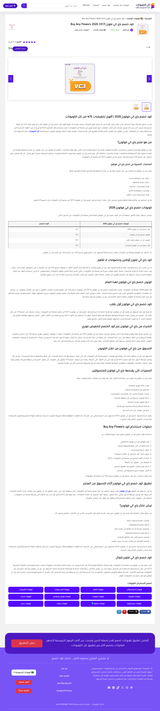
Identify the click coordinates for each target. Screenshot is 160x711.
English (86, 5)
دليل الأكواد (126, 30)
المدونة (96, 5)
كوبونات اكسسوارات (62, 590)
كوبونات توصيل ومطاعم (62, 597)
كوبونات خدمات (25, 597)
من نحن (64, 669)
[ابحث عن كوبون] (24, 5)
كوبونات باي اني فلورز (81, 30)
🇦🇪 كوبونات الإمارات (134, 19)
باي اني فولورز (125, 491)
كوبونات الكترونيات (25, 590)
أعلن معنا (9, 6)
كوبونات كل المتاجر (121, 5)
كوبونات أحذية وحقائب (134, 590)
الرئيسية (148, 19)
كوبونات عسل (26, 604)
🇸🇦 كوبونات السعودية (24, 673)
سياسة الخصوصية (64, 691)
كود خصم (106, 5)
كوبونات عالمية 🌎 (98, 604)
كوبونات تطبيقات (134, 597)
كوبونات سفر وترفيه (134, 604)
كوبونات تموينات (98, 597)
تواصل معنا (64, 676)
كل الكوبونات (33, 132)
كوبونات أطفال (98, 590)
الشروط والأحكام (64, 684)
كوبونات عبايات (62, 604)
